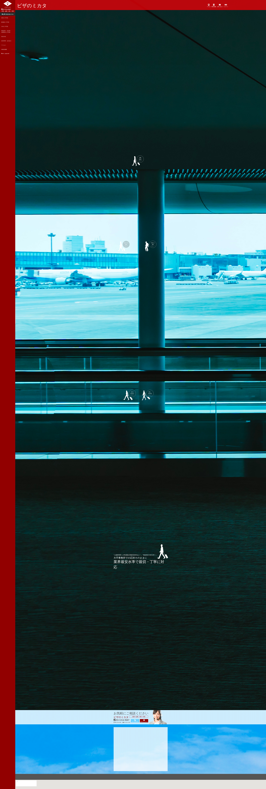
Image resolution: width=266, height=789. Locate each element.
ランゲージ (226, 6)
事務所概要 (214, 6)
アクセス (209, 6)
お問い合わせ (219, 6)
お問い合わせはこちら (144, 721)
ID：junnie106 (135, 721)
